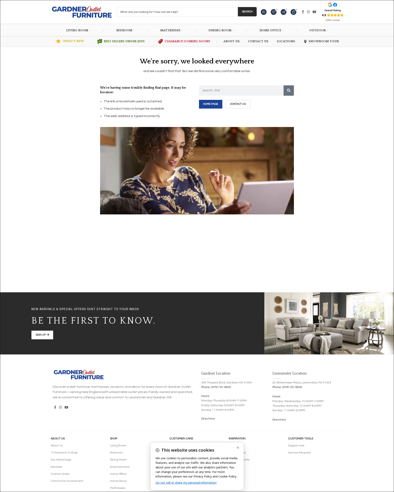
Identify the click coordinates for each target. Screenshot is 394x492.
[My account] (264, 12)
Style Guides (237, 452)
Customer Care (181, 438)
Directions (208, 418)
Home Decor (118, 481)
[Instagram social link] (308, 12)
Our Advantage (61, 459)
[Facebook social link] (303, 12)
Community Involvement (67, 481)
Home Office (118, 474)
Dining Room (118, 459)
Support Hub (296, 445)
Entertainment (120, 466)
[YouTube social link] (314, 12)
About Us (58, 438)
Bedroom (116, 452)
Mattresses (117, 488)
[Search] (289, 90)
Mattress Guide (239, 459)
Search (247, 11)
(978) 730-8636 (221, 387)
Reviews (56, 466)
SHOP (113, 438)
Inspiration (237, 438)
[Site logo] (82, 11)
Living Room (118, 445)
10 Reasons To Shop (64, 452)
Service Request (299, 452)
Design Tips (236, 445)
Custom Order (60, 474)
